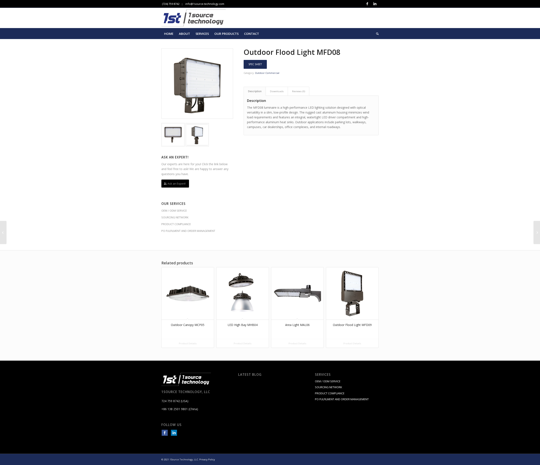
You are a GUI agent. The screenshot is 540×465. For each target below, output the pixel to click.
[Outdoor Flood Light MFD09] (536, 232)
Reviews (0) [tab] (298, 91)
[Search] (376, 33)
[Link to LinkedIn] (375, 4)
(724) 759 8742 (170, 4)
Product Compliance (176, 224)
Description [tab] (255, 91)
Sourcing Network (175, 217)
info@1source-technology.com (204, 4)
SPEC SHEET (255, 64)
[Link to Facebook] (367, 4)
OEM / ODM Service (174, 210)
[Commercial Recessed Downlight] (3, 232)
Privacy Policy (207, 459)
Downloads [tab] (277, 91)
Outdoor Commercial (267, 72)
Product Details (188, 343)
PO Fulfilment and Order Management (188, 231)
